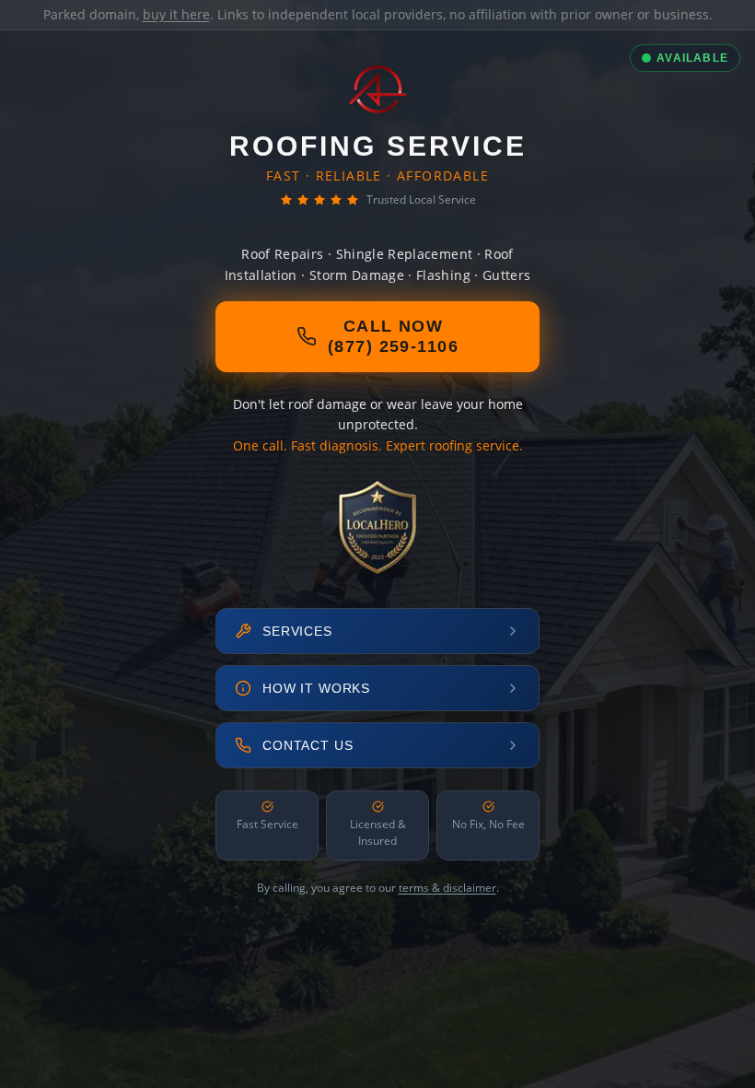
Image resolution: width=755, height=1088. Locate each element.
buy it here (176, 14)
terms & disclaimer (447, 887)
